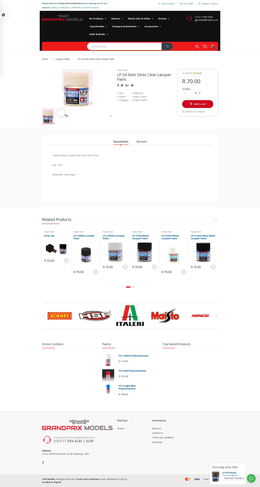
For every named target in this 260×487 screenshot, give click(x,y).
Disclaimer (157, 442)
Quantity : (186, 89)
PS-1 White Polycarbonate (133, 355)
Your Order (188, 3)
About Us (156, 428)
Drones (120, 428)
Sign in (215, 3)
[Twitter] (122, 85)
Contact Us (157, 433)
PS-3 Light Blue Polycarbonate (127, 387)
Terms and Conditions (69, 3)
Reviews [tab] (141, 141)
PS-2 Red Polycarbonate (132, 370)
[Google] (127, 85)
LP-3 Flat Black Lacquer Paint (140, 237)
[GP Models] (62, 18)
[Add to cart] (66, 260)
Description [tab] (120, 141)
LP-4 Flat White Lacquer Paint (170, 237)
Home (45, 59)
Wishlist (188, 111)
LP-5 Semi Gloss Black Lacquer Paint (203, 237)
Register (205, 3)
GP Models (49, 479)
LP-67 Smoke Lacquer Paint (229, 474)
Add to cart (200, 104)
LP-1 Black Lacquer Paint (84, 237)
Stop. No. (49, 235)
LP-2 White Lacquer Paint (114, 237)
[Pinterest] (132, 85)
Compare (200, 111)
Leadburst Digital (51, 482)
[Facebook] (118, 85)
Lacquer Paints (63, 59)
